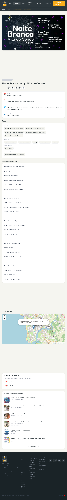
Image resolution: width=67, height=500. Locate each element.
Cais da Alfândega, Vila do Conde (14, 128)
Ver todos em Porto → (33, 446)
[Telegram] (19, 87)
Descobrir (46, 3)
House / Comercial (45, 142)
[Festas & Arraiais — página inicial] (4, 3)
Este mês (23, 474)
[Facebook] (12, 87)
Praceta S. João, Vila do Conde (13, 135)
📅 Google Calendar (10, 381)
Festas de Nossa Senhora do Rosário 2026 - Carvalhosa (28, 422)
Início (10, 3)
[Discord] (63, 460)
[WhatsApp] (8, 87)
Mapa (23, 3)
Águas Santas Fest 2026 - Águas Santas (23, 397)
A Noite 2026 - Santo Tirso (19, 414)
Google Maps (15, 115)
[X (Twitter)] (16, 87)
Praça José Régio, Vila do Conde (14, 132)
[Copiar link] (23, 87)
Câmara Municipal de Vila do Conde (14, 154)
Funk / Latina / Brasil (24, 142)
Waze (8, 115)
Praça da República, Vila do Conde (35, 128)
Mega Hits (55, 142)
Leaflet (53, 343)
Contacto (38, 3)
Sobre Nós (30, 3)
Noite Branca (8, 148)
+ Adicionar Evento (58, 3)
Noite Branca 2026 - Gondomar (20, 430)
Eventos (17, 3)
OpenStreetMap (60, 343)
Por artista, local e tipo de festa (23, 484)
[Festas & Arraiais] (4, 459)
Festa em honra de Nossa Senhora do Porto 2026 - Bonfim (28, 438)
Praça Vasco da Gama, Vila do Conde (35, 132)
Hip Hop (35, 142)
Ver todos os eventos (23, 460)
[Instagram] (55, 460)
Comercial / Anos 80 (10, 142)
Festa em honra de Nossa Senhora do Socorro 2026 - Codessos (30, 406)
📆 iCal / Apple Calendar (11, 385)
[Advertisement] (33, 64)
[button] (33, 327)
